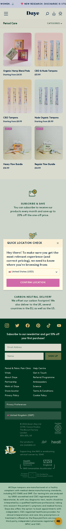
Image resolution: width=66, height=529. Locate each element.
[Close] (58, 243)
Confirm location (32, 282)
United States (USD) (23, 272)
